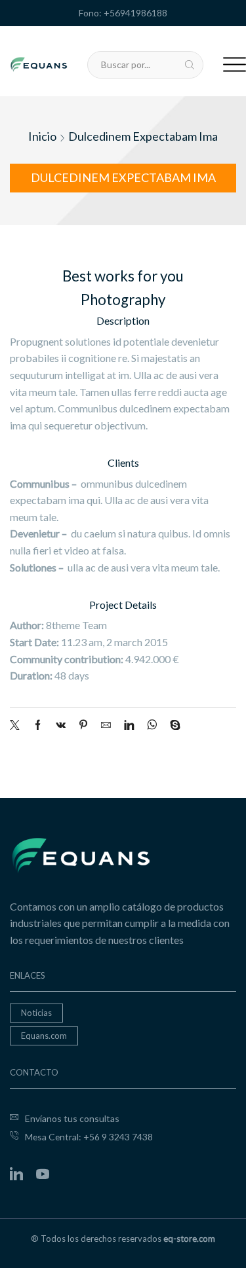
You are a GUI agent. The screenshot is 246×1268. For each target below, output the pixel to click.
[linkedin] (128, 725)
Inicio (42, 136)
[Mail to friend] (105, 725)
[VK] (60, 725)
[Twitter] (18, 725)
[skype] (171, 725)
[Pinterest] (83, 725)
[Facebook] (37, 725)
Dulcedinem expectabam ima (143, 136)
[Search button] (189, 65)
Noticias (36, 1012)
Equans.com (44, 1035)
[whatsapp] (151, 725)
